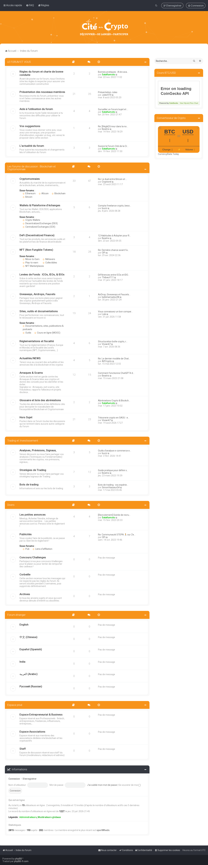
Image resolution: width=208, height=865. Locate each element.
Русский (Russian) (31, 686)
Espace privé (14, 705)
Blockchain (59, 193)
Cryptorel (106, 181)
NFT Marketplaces (34, 266)
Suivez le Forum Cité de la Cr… (113, 146)
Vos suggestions (30, 126)
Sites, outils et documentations (39, 311)
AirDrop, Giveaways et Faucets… (114, 294)
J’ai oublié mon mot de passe (102, 785)
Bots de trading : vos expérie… (113, 485)
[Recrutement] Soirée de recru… (114, 515)
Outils (28, 332)
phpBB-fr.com (21, 861)
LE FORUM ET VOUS (19, 61)
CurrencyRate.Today (168, 154)
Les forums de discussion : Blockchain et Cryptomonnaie (31, 168)
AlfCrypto (107, 361)
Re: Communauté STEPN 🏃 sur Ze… (116, 534)
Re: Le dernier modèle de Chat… (114, 358)
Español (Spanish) (31, 649)
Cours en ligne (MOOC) (48, 332)
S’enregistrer (30, 778)
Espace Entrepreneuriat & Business (41, 714)
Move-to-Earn (32, 259)
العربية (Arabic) (29, 674)
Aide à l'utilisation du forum (36, 109)
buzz (104, 208)
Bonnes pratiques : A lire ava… (113, 72)
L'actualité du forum (32, 145)
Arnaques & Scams (31, 372)
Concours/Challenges (33, 557)
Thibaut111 (108, 277)
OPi (103, 252)
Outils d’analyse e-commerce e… (114, 450)
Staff (23, 748)
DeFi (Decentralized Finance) (37, 235)
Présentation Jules (107, 92)
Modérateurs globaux (49, 817)
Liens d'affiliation (43, 549)
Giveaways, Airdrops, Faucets (37, 294)
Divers (10, 504)
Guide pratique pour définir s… (113, 470)
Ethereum (30, 193)
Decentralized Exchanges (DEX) (41, 223)
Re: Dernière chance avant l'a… (113, 250)
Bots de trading (29, 484)
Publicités (26, 534)
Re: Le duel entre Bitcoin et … (112, 179)
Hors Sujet (26, 417)
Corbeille (25, 574)
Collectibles (51, 262)
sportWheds (103, 830)
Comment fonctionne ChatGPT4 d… (116, 373)
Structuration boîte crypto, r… (112, 341)
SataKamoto (108, 74)
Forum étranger (16, 614)
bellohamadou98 (110, 297)
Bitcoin (28, 197)
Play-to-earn (31, 262)
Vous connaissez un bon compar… (115, 311)
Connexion (14, 778)
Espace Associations (32, 731)
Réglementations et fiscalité (37, 341)
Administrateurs (28, 817)
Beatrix (105, 129)
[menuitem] (30, 5)
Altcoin (45, 193)
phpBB (18, 858)
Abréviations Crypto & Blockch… (114, 400)
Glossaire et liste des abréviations (40, 400)
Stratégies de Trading (33, 470)
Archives (25, 594)
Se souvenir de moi (128, 785)
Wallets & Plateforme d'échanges (40, 205)
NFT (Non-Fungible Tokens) (36, 249)
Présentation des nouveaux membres (42, 92)
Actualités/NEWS (30, 358)
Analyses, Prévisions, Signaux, (38, 450)
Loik (104, 314)
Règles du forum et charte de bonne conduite (41, 73)
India (22, 661)
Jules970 (106, 95)
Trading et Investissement (22, 440)
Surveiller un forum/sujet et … (113, 109)
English (24, 624)
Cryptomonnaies (30, 178)
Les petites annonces (33, 514)
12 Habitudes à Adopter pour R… (114, 235)
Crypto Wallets (32, 220)
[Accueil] (104, 27)
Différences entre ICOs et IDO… (113, 274)
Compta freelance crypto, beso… (114, 205)
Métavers (50, 259)
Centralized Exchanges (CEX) (40, 226)
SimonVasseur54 (111, 487)
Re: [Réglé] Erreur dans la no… (113, 126)
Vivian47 (106, 344)
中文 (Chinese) (28, 637)
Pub (27, 549)
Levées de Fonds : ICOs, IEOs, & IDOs (42, 274)
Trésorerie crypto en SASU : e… (113, 417)
